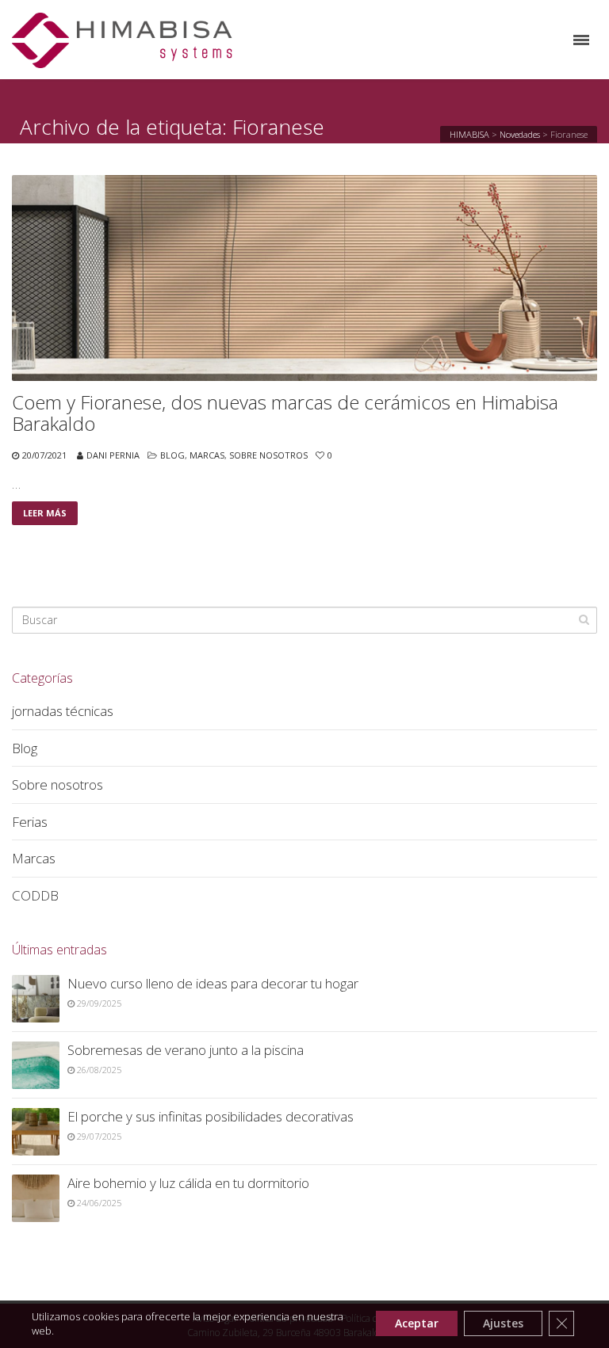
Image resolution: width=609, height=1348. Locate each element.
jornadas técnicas (62, 711)
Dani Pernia (113, 455)
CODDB (35, 895)
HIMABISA (469, 134)
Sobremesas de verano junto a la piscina (185, 1050)
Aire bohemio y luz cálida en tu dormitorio (188, 1183)
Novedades (520, 134)
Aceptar (417, 1323)
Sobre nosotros (268, 455)
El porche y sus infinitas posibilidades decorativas (210, 1116)
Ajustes (503, 1323)
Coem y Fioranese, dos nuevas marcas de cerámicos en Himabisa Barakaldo (285, 413)
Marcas (207, 455)
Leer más (45, 513)
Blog (172, 455)
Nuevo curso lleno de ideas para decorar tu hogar (212, 983)
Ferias (30, 822)
